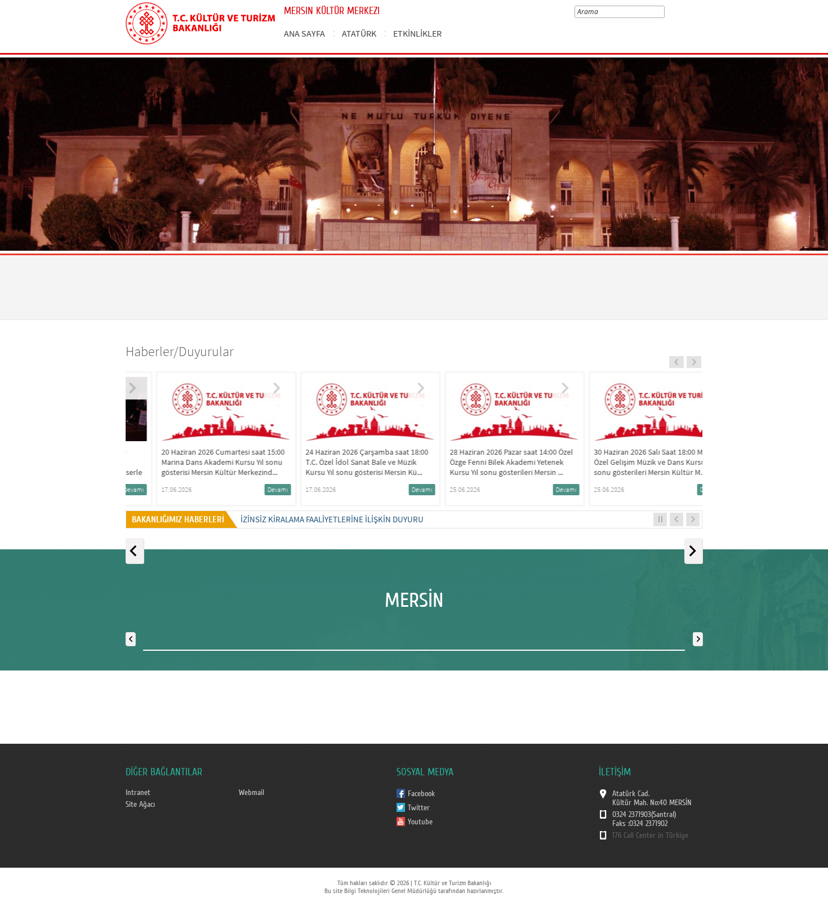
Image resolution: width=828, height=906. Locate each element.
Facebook (421, 793)
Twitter (419, 807)
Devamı (249, 489)
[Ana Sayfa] (200, 21)
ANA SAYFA (304, 33)
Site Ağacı (140, 804)
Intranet (138, 792)
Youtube (420, 822)
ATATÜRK (359, 33)
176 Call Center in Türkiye (650, 835)
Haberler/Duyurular (180, 351)
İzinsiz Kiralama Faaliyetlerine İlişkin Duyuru (332, 519)
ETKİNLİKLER (417, 33)
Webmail (251, 792)
